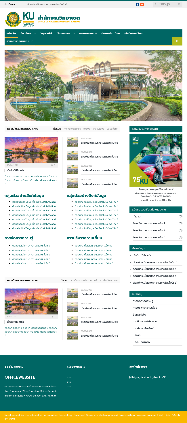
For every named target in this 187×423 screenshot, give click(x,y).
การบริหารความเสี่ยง (93, 128)
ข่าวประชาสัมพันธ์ (143, 328)
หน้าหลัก (11, 33)
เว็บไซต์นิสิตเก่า (15, 170)
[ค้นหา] (177, 41)
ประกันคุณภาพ (110, 280)
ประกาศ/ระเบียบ (110, 33)
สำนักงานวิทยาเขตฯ (17, 41)
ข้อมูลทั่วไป (112, 128)
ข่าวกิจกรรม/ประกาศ (81, 280)
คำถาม (137, 217)
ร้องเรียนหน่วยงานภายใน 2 (149, 230)
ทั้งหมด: (57, 128)
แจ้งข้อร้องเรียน (133, 33)
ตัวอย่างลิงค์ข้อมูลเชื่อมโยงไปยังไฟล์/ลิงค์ (34, 202)
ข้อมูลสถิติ (46, 33)
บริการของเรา (63, 33)
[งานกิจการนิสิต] (42, 19)
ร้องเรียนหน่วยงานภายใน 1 (149, 223)
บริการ (97, 280)
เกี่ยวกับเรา (26, 33)
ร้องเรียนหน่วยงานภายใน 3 (149, 237)
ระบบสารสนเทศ (88, 33)
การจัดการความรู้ (72, 128)
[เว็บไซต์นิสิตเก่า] (31, 151)
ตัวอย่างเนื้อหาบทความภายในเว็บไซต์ (47, 4)
